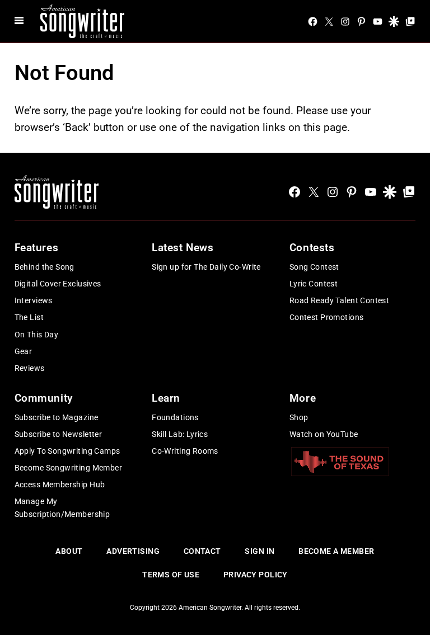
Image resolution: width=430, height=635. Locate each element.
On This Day (37, 334)
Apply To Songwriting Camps (67, 450)
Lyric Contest (313, 283)
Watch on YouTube (323, 434)
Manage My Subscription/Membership (62, 507)
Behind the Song (44, 266)
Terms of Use (170, 574)
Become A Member (336, 551)
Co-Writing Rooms (185, 450)
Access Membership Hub (60, 484)
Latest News (182, 247)
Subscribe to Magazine (57, 417)
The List (29, 317)
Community (44, 398)
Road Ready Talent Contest (339, 300)
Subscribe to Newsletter (58, 434)
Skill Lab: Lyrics (180, 434)
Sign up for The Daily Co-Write (206, 266)
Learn (166, 398)
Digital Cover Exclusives (58, 283)
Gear (23, 351)
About (68, 551)
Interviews (34, 300)
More (302, 398)
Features (37, 247)
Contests (312, 247)
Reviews (30, 368)
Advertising (133, 551)
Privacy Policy (255, 574)
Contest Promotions (326, 317)
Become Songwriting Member (69, 467)
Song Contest (314, 266)
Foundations (175, 417)
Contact (202, 551)
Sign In (259, 551)
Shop (299, 417)
